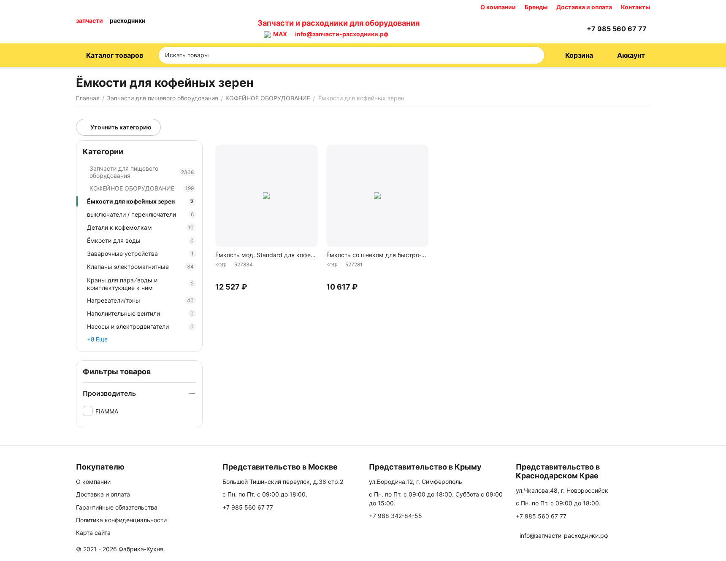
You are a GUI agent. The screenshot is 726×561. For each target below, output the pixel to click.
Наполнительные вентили (140, 313)
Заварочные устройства (140, 253)
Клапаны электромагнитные (140, 266)
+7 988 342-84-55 (395, 515)
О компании (498, 7)
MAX (279, 34)
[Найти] (535, 55)
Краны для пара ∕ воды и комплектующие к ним (140, 283)
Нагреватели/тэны (140, 300)
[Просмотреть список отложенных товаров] (556, 28)
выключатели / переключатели (140, 214)
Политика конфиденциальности (121, 519)
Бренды (536, 7)
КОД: (220, 265)
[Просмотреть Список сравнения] (535, 28)
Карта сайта (93, 532)
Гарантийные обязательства (116, 507)
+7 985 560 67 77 (247, 507)
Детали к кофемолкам (140, 227)
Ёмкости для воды (140, 240)
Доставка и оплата (584, 7)
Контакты (635, 7)
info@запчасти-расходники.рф (341, 34)
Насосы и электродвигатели (140, 326)
